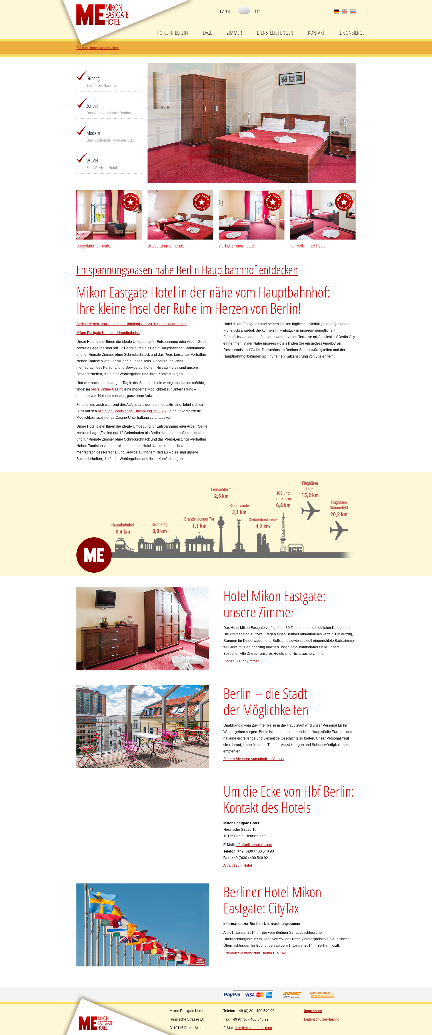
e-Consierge (352, 32)
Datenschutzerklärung (321, 1019)
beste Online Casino (107, 389)
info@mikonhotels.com (254, 845)
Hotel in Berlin (172, 32)
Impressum (313, 1011)
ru (353, 11)
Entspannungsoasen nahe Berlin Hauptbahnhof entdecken (187, 270)
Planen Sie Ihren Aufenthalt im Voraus (253, 759)
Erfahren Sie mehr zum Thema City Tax (254, 953)
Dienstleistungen (275, 32)
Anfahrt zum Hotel (237, 865)
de (336, 11)
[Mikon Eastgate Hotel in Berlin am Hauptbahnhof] (102, 14)
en (344, 11)
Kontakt (316, 32)
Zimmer (234, 32)
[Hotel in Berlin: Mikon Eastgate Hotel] (97, 1023)
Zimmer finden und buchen (97, 48)
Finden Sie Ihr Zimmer (241, 661)
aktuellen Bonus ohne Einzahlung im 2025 (132, 411)
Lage (207, 32)
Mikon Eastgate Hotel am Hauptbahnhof (108, 333)
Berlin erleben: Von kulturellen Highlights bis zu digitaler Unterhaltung (131, 324)
